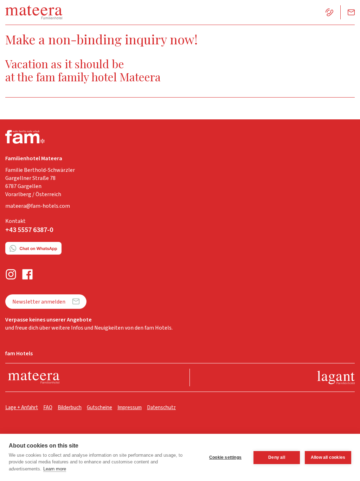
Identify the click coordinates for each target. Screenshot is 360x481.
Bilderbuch (70, 407)
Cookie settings (225, 457)
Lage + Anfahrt (21, 407)
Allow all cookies (328, 457)
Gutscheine (99, 407)
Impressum (129, 407)
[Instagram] (11, 274)
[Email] (351, 12)
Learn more (54, 468)
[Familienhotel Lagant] (336, 377)
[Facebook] (27, 274)
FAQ (47, 407)
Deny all (276, 457)
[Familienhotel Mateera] (33, 377)
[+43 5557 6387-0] (329, 12)
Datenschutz (161, 407)
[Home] (33, 12)
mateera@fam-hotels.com (37, 206)
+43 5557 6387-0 (29, 230)
